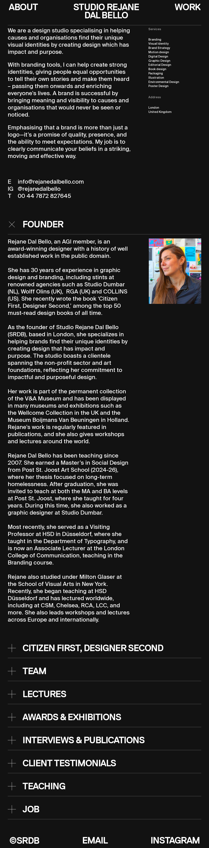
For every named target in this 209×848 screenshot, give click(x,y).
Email (95, 840)
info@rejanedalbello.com (51, 182)
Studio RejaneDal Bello (106, 11)
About (23, 7)
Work (187, 7)
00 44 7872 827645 (44, 196)
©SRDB (24, 841)
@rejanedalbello (39, 189)
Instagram (175, 840)
